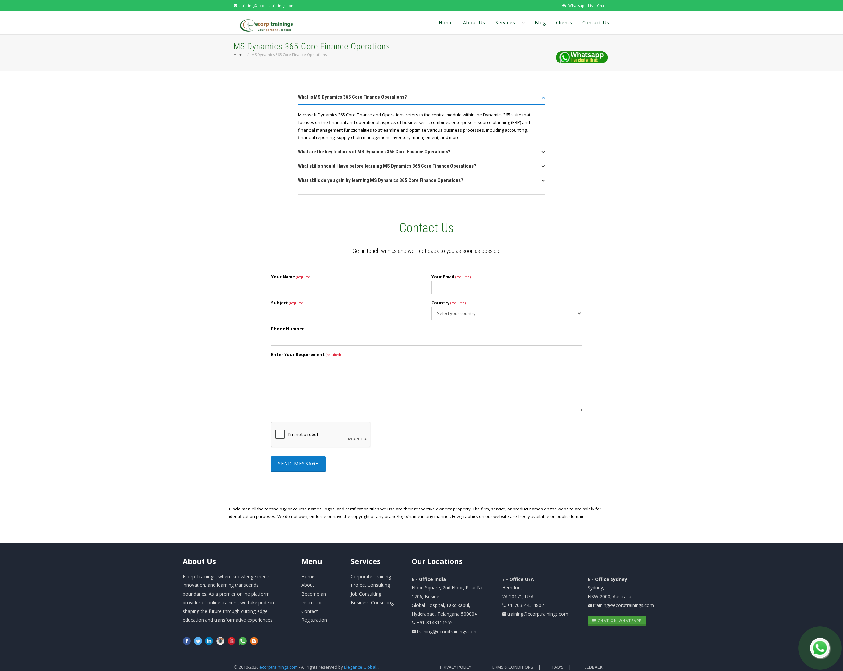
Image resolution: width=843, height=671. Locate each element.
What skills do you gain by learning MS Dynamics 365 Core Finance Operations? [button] (380, 180)
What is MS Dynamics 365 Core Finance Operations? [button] (352, 97)
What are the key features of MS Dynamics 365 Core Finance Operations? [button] (374, 152)
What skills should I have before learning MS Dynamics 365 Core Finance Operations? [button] (387, 166)
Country (448, 303)
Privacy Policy (455, 667)
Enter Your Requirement (306, 354)
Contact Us (595, 22)
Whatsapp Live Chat (586, 5)
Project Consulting (370, 585)
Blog (540, 22)
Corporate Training (371, 576)
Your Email (451, 277)
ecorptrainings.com (279, 667)
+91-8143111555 (435, 622)
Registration (314, 620)
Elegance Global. (360, 667)
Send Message (298, 463)
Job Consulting (366, 594)
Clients (564, 22)
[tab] (421, 99)
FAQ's (558, 667)
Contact (309, 611)
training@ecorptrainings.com (266, 5)
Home (446, 22)
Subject (287, 303)
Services (506, 22)
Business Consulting (372, 602)
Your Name (291, 277)
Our (437, 561)
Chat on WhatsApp (619, 620)
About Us (474, 22)
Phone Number (287, 329)
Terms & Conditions (511, 667)
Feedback (593, 667)
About (199, 561)
